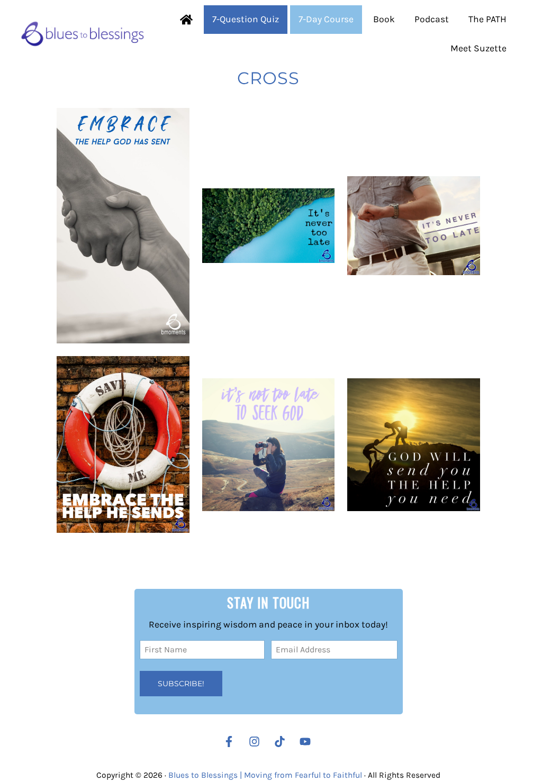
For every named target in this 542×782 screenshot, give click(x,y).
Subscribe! (181, 683)
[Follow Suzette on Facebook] (229, 742)
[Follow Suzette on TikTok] (282, 742)
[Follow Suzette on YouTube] (307, 742)
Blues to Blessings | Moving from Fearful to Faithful (265, 775)
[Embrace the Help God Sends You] (123, 444)
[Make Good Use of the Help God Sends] (413, 444)
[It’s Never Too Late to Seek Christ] (268, 444)
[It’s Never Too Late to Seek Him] (268, 225)
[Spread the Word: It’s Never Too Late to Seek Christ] (413, 226)
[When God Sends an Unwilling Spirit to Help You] (123, 226)
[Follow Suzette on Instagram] (257, 742)
